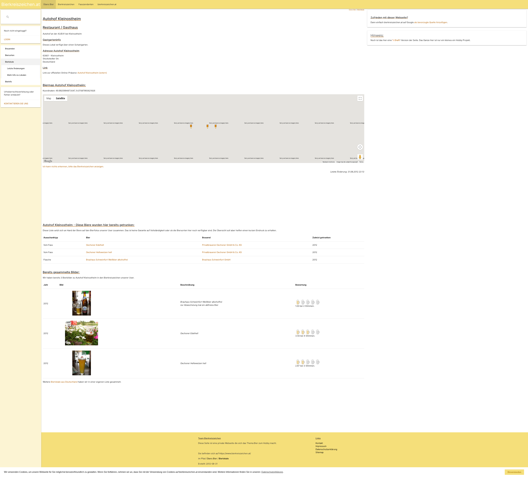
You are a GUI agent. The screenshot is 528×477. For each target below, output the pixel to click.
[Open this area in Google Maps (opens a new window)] (48, 161)
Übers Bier (352, 10)
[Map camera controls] (360, 147)
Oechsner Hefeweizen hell (99, 252)
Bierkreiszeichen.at (20, 4)
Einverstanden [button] (514, 472)
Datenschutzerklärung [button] (272, 472)
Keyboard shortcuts (329, 162)
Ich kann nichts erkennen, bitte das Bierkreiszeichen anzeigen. (73, 166)
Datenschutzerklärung (326, 449)
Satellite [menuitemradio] (60, 98)
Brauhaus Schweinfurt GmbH (216, 259)
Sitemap (320, 452)
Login (7, 39)
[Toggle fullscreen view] (360, 98)
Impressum (321, 446)
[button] (284, 472)
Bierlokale (360, 10)
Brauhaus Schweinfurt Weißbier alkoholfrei (107, 259)
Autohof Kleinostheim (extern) (92, 72)
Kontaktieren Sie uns (16, 103)
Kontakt (319, 443)
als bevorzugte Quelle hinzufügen (430, 22)
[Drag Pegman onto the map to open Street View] (360, 157)
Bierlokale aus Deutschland (64, 382)
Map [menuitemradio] (48, 98)
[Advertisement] (125, 194)
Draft (397, 40)
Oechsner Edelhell (95, 245)
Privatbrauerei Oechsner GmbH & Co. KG (222, 245)
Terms (361, 162)
